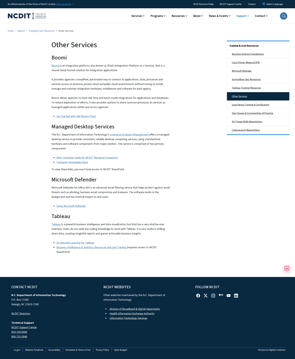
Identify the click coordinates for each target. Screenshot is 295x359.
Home (11, 31)
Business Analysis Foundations (248, 54)
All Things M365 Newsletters (247, 121)
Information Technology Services (128, 318)
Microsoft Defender (242, 71)
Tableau (56, 224)
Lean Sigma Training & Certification (250, 104)
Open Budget (120, 350)
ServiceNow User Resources (246, 79)
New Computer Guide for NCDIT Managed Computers (87, 158)
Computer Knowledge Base (72, 162)
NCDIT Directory (20, 314)
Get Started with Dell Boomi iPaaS (76, 116)
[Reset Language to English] (263, 4)
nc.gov (17, 350)
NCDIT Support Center (231, 4)
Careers (252, 4)
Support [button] (241, 16)
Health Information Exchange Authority (132, 314)
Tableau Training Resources (246, 88)
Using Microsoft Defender (71, 206)
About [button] (197, 16)
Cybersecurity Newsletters (246, 130)
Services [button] (136, 16)
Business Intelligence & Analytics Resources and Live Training (91, 247)
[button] (283, 16)
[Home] (27, 12)
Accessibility (54, 350)
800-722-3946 (19, 337)
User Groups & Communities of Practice (252, 113)
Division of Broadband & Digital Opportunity (135, 309)
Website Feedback (34, 350)
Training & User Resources (42, 31)
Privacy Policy (102, 350)
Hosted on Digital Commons (271, 350)
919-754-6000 (19, 332)
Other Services (239, 96)
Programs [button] (156, 16)
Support (21, 31)
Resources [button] (178, 16)
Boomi (55, 66)
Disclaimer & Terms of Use (78, 350)
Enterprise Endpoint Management (129, 135)
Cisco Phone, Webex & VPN (246, 62)
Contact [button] (260, 16)
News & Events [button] (218, 16)
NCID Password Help (203, 4)
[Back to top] (287, 269)
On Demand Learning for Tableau (75, 243)
